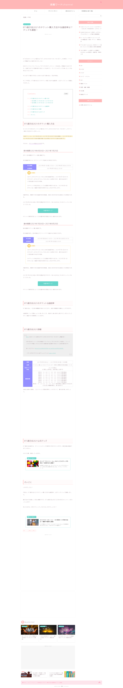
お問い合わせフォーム (70, 11)
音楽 (34, 530)
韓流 (30, 530)
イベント (25, 530)
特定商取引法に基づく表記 (87, 11)
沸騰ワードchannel (61, 4)
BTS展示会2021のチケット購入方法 (40, 98)
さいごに (33, 114)
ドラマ (82, 73)
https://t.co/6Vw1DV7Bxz (42, 348)
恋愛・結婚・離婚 (85, 87)
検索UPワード (84, 94)
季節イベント (84, 83)
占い (82, 80)
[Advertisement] (48, 46)
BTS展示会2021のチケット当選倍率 (40, 106)
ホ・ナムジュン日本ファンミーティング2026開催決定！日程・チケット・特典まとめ (91, 39)
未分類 (82, 91)
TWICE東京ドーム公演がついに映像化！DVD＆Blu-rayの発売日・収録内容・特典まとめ (91, 52)
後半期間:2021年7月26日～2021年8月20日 (42, 102)
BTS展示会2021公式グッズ (38, 112)
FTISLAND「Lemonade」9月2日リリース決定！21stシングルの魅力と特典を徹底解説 (91, 45)
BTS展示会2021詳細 (36, 109)
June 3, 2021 (52, 353)
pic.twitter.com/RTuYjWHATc (56, 348)
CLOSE (66, 93)
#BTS (27, 337)
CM (81, 65)
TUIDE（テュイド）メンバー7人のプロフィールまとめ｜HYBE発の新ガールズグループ (91, 27)
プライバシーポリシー (53, 11)
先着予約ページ (47, 210)
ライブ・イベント (27, 24)
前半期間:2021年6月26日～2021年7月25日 (42, 101)
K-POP (82, 69)
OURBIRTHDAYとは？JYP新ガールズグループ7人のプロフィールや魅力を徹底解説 (91, 33)
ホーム (35, 11)
